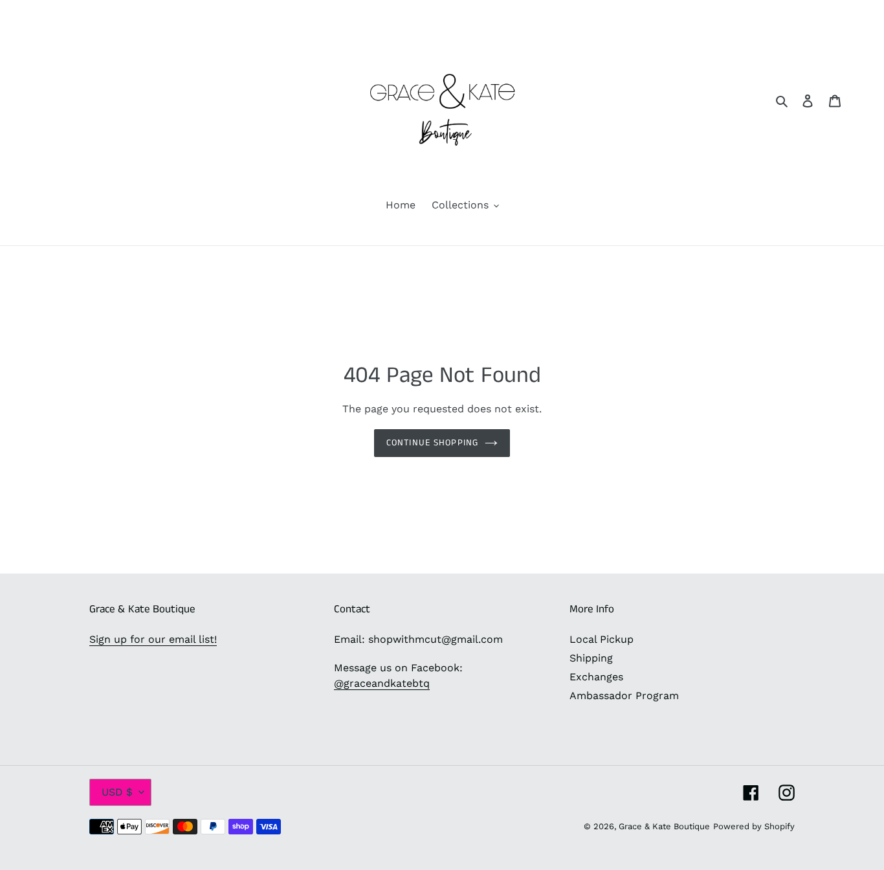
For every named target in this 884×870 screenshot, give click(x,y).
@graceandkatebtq (382, 683)
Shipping (591, 658)
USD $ (117, 792)
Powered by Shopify (754, 826)
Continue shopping (432, 442)
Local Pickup (601, 639)
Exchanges (596, 677)
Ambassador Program (624, 695)
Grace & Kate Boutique (664, 826)
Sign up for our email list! (153, 639)
